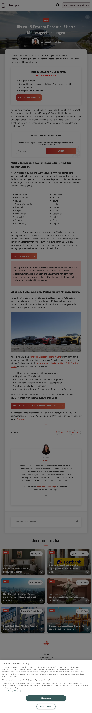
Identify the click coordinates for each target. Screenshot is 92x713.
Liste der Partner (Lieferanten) (12, 691)
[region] (46, 686)
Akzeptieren (46, 698)
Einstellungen (46, 706)
